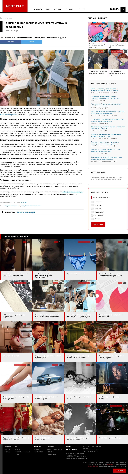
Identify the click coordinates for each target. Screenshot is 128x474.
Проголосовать (98, 224)
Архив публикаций (72, 449)
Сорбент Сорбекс (93, 466)
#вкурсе (7, 206)
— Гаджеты (37, 449)
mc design (110, 464)
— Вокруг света (51, 454)
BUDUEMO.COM (76, 458)
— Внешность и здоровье (54, 449)
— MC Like (7, 449)
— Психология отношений (22, 452)
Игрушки (58, 9)
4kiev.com (90, 451)
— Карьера (50, 452)
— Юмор (17, 449)
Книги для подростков (9, 115)
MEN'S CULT (91, 449)
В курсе (81, 9)
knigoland (24, 202)
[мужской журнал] (15, 6)
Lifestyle (70, 9)
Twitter (31, 42)
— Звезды (7, 452)
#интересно (15, 206)
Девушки (38, 9)
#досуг (22, 206)
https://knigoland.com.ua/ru (72, 192)
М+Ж (48, 9)
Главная (2, 18)
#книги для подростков (32, 206)
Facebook (11, 42)
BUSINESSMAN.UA (76, 456)
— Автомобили (38, 452)
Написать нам (120, 470)
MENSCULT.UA (75, 453)
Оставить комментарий (26, 212)
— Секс (17, 454)
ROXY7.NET (92, 446)
